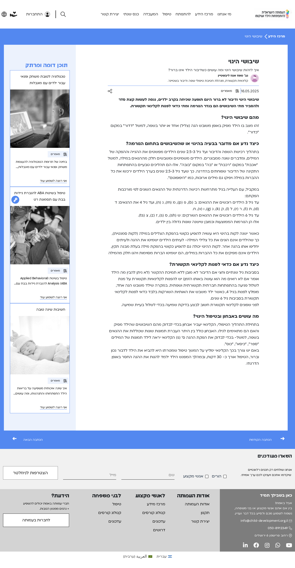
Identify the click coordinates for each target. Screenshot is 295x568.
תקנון (205, 512)
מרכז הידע (204, 14)
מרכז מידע (156, 504)
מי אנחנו (224, 14)
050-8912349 (278, 528)
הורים (216, 476)
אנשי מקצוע (193, 476)
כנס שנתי (131, 14)
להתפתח (183, 14)
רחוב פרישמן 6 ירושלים (271, 535)
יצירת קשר (110, 14)
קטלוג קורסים (153, 512)
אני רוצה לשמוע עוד (53, 181)
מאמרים (226, 91)
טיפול (166, 14)
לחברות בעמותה (36, 520)
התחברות (34, 14)
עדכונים (158, 521)
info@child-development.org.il (264, 521)
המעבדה (150, 14)
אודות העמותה (197, 504)
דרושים (159, 530)
